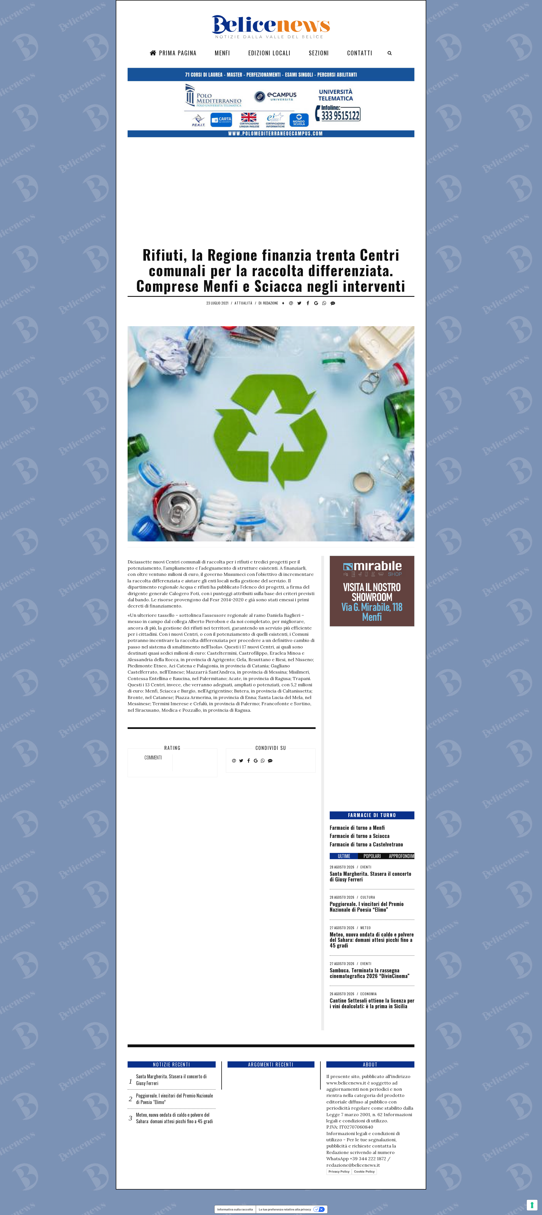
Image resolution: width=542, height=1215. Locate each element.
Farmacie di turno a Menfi (357, 827)
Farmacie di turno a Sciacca (360, 835)
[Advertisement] (271, 201)
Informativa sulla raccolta (235, 1209)
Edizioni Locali (269, 53)
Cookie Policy (364, 1171)
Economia (368, 993)
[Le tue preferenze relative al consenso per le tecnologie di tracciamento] (532, 1205)
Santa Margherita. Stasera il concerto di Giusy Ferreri (370, 876)
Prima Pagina (177, 53)
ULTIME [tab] (344, 856)
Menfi (222, 53)
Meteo (365, 927)
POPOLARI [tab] (372, 856)
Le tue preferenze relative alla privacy (285, 1209)
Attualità (243, 303)
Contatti (360, 53)
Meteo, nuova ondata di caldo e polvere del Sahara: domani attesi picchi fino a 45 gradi (372, 940)
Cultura (367, 897)
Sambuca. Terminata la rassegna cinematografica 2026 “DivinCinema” (370, 972)
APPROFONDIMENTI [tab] (401, 856)
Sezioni (319, 53)
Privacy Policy (339, 1171)
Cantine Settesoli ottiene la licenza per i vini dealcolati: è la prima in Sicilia (372, 1003)
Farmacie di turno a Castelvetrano (366, 844)
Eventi (365, 867)
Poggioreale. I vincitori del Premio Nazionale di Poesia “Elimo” (367, 906)
